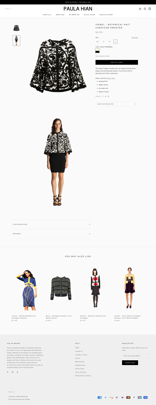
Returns (17, 233)
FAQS (77, 348)
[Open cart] (150, 8)
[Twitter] (105, 96)
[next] (149, 293)
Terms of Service (80, 372)
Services (60, 14)
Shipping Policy (80, 365)
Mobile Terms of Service (83, 376)
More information (105, 104)
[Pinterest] (108, 96)
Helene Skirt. (111, 78)
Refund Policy (79, 362)
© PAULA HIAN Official (18, 396)
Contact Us (78, 351)
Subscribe (130, 362)
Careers (77, 358)
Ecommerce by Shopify (22, 399)
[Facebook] (102, 96)
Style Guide (89, 14)
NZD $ (7, 8)
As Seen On (74, 14)
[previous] (6, 293)
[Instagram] (12, 372)
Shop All (47, 14)
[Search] (145, 9)
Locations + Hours (81, 355)
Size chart (135, 37)
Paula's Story (106, 14)
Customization (20, 224)
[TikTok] (17, 372)
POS (10, 399)
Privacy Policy (79, 369)
